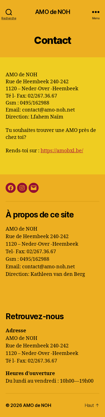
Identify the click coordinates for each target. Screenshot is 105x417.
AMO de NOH (52, 12)
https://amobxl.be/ (62, 151)
